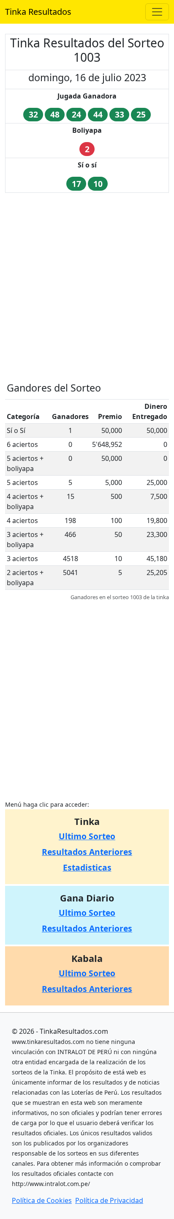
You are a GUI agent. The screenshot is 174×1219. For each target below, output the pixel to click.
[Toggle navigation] (157, 11)
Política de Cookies (42, 1200)
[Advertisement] (87, 287)
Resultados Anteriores (87, 851)
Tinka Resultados (38, 11)
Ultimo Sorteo (87, 836)
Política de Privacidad (109, 1200)
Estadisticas (87, 867)
